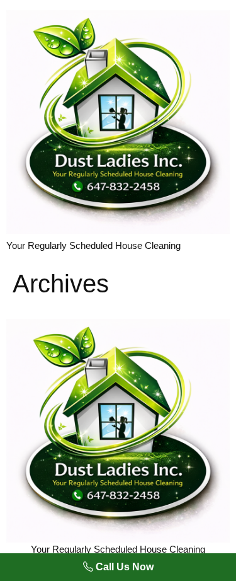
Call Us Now (123, 566)
